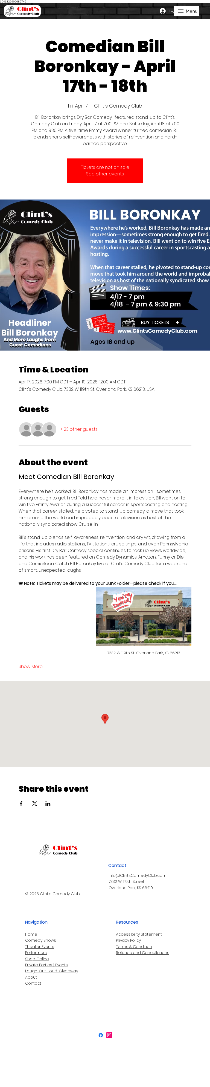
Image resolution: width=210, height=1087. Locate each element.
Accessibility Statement (139, 934)
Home (31, 934)
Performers (36, 952)
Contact (33, 983)
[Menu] (105, 12)
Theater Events (39, 946)
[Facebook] (101, 1035)
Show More (31, 667)
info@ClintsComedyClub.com (138, 875)
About (31, 977)
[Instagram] (109, 1035)
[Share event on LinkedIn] (48, 803)
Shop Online (37, 959)
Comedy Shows (40, 940)
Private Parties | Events (46, 965)
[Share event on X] (34, 803)
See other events (105, 174)
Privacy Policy (128, 940)
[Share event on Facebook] (21, 803)
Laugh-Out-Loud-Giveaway (51, 971)
